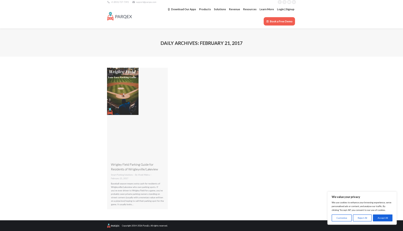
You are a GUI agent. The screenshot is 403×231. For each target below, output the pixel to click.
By (142, 175)
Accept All (383, 218)
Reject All (362, 218)
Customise (341, 218)
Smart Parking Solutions (122, 175)
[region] (362, 208)
